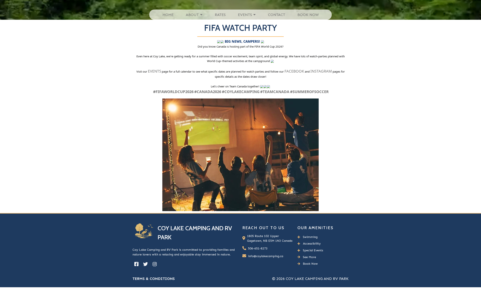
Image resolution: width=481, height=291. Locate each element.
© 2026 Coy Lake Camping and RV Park (310, 278)
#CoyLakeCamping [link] (240, 91)
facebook (294, 71)
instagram (321, 71)
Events (154, 71)
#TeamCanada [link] (274, 91)
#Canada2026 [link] (207, 91)
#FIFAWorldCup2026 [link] (173, 91)
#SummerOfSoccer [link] (309, 91)
